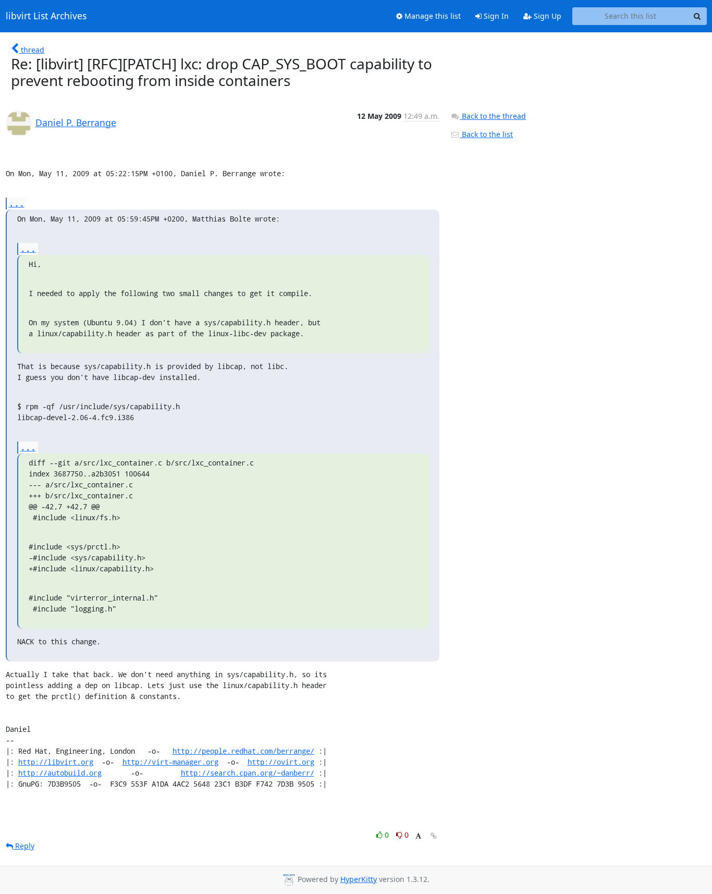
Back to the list (486, 134)
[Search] (697, 16)
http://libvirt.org (55, 762)
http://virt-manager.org (170, 762)
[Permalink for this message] (433, 836)
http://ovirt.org (281, 762)
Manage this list (431, 16)
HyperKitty (358, 879)
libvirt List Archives (46, 16)
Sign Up (546, 16)
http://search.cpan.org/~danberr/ (247, 773)
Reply (23, 846)
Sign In (495, 16)
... (16, 203)
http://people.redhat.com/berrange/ (243, 751)
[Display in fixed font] (418, 836)
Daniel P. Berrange (75, 122)
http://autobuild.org (60, 773)
